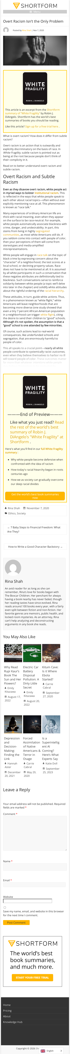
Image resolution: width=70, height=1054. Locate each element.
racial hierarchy (54, 291)
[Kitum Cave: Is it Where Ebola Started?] (51, 645)
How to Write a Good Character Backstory (35, 546)
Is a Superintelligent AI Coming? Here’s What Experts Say (50, 748)
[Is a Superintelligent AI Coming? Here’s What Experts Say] (51, 717)
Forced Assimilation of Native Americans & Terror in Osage (32, 748)
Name (8, 861)
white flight (47, 314)
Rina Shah (26, 30)
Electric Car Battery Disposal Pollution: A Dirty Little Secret (31, 677)
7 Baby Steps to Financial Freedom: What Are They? (33, 529)
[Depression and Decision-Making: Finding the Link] (13, 717)
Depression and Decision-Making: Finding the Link (12, 748)
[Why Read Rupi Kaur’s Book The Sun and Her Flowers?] (13, 645)
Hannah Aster (11, 765)
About (7, 1016)
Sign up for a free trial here (42, 126)
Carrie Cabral (48, 685)
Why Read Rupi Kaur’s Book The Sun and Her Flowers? (12, 675)
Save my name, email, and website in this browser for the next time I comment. (33, 913)
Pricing (7, 1010)
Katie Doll (51, 763)
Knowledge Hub (12, 1022)
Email (7, 880)
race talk (42, 255)
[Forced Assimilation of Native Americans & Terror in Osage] (32, 717)
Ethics (12, 513)
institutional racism (46, 193)
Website (8, 897)
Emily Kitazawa (10, 689)
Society (21, 513)
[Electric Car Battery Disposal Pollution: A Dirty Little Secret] (32, 645)
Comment (10, 814)
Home (7, 1005)
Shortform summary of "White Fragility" (32, 111)
